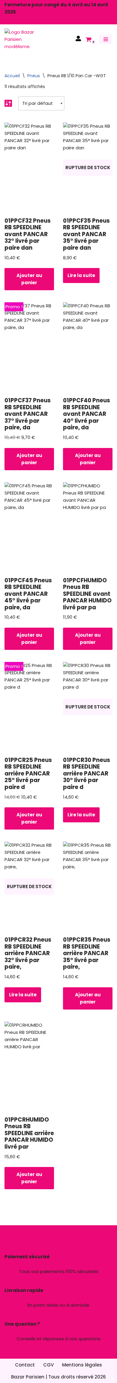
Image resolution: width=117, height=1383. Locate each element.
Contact (25, 1365)
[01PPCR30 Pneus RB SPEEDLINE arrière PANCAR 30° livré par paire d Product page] (87, 707)
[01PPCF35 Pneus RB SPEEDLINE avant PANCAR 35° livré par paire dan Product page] (87, 168)
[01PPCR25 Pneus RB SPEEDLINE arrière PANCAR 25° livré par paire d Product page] (29, 707)
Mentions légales (82, 1365)
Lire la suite (81, 275)
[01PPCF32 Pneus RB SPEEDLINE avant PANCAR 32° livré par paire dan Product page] (29, 168)
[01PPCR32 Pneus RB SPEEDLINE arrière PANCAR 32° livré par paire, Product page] (29, 887)
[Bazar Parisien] (22, 39)
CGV (48, 1365)
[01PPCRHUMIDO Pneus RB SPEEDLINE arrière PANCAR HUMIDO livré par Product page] (29, 1067)
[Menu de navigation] (105, 39)
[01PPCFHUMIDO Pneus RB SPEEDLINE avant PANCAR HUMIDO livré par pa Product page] (87, 527)
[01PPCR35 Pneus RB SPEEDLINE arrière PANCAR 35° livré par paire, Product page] (87, 887)
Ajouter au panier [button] (29, 279)
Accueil (12, 76)
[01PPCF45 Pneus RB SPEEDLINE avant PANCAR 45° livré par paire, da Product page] (29, 527)
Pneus (33, 76)
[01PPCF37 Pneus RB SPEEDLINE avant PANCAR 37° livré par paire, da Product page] (29, 347)
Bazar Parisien (27, 1377)
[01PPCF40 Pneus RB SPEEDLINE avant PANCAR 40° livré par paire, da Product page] (87, 347)
